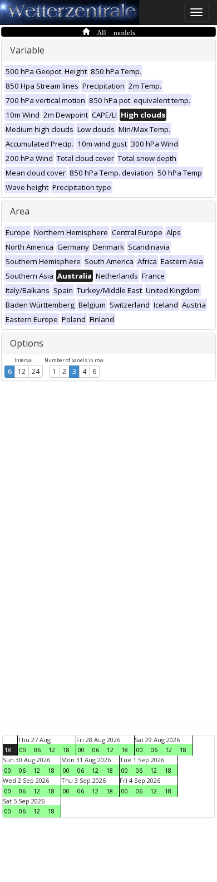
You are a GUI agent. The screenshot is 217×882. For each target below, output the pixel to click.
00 (22, 749)
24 (36, 371)
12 (22, 371)
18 (7, 749)
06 (37, 749)
